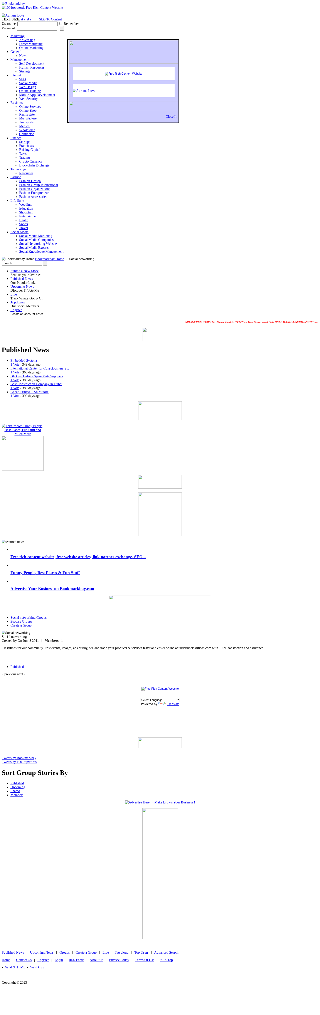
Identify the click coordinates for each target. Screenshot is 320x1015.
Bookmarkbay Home (49, 259)
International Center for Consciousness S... (39, 368)
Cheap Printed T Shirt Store (29, 392)
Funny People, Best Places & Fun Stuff (45, 572)
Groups (64, 952)
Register (16, 310)
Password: (9, 28)
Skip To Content (50, 19)
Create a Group (86, 952)
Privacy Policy (119, 960)
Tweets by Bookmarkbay (19, 758)
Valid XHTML (15, 967)
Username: (9, 23)
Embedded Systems (23, 360)
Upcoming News (22, 286)
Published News (21, 279)
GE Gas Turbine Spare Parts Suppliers (36, 376)
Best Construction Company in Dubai (36, 384)
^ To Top (166, 960)
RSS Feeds (76, 960)
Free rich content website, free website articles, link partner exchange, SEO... (78, 557)
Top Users (17, 302)
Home (6, 960)
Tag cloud (121, 952)
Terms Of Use (144, 960)
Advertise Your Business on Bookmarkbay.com (52, 588)
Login (59, 960)
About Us (96, 960)
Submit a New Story (24, 271)
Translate (173, 704)
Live (13, 294)
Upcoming (17, 787)
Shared (15, 791)
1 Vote (14, 364)
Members (16, 795)
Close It (172, 116)
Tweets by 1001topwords (19, 762)
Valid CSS (37, 967)
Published (17, 783)
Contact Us (24, 960)
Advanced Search (166, 952)
